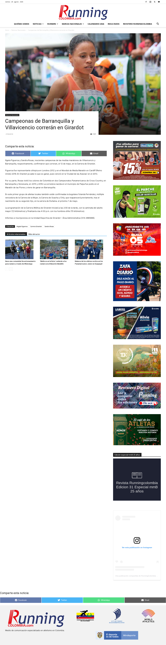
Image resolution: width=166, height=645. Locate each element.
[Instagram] (150, 2)
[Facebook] (146, 2)
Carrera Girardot (36, 226)
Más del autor (34, 234)
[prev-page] (6, 269)
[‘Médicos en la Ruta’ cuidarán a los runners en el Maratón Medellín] (56, 249)
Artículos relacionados (16, 234)
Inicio (7, 30)
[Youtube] (159, 2)
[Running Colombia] (83, 12)
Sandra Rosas (49, 226)
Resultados (113, 24)
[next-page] (11, 269)
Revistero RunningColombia (137, 24)
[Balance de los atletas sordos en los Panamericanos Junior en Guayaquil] (91, 249)
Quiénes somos (21, 24)
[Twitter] (155, 2)
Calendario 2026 (96, 24)
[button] (158, 24)
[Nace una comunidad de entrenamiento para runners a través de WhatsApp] (21, 249)
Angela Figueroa (22, 226)
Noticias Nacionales (18, 30)
